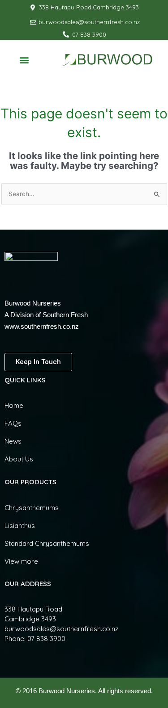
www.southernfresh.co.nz (41, 326)
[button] (24, 59)
